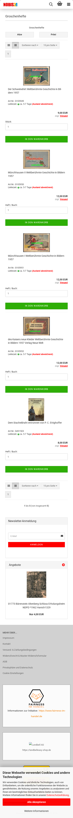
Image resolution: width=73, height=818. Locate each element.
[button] (8, 45)
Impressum (8, 638)
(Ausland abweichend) (42, 104)
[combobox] (30, 45)
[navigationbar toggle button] (68, 4)
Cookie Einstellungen (13, 673)
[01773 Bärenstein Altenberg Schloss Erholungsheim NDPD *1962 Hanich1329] (36, 584)
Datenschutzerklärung (58, 795)
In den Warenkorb (36, 139)
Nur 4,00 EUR (36, 614)
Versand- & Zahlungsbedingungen (19, 650)
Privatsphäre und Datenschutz (18, 667)
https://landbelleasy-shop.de (36, 750)
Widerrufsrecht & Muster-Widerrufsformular (24, 655)
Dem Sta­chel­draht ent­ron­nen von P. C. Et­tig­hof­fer (35, 422)
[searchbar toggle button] (50, 4)
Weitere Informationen (36, 811)
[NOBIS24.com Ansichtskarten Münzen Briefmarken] (9, 4)
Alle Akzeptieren (36, 802)
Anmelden (36, 544)
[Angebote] (63, 565)
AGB (5, 661)
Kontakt (6, 644)
